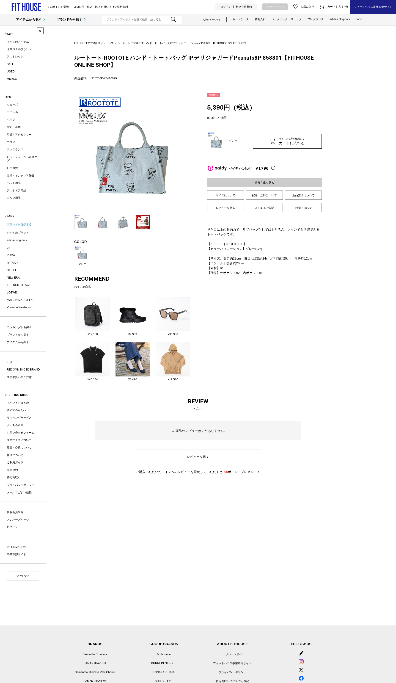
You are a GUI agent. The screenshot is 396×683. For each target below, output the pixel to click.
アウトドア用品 (16, 190)
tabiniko (12, 79)
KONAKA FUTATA (164, 672)
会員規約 (12, 470)
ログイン (225, 6)
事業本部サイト (16, 554)
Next (194, 151)
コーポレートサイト (232, 654)
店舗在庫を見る (264, 182)
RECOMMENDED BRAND (23, 369)
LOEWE (12, 292)
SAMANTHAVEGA (95, 663)
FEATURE (13, 362)
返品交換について (303, 195)
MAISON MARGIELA (20, 300)
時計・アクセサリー (19, 134)
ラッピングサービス (19, 417)
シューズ (12, 104)
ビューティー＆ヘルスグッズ (23, 158)
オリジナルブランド (19, 49)
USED (11, 71)
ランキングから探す (19, 327)
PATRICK (12, 262)
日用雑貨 (12, 168)
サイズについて (225, 195)
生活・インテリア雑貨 (20, 175)
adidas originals (17, 240)
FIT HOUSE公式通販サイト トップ (94, 43)
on (8, 247)
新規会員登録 (244, 6)
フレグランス (315, 19)
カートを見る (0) (337, 6)
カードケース (240, 19)
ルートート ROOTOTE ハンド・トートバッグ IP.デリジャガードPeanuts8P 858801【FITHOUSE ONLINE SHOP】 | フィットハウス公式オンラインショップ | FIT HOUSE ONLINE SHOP (26, 7)
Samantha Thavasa (95, 654)
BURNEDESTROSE (163, 663)
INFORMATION (16, 547)
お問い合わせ (303, 208)
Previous (71, 151)
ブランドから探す (69, 19)
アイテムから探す (29, 19)
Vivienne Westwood (19, 307)
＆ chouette (164, 654)
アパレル (12, 112)
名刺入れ (260, 19)
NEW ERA (13, 277)
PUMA (11, 255)
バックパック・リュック (286, 19)
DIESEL (12, 270)
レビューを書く (198, 457)
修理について (15, 455)
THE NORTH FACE (19, 285)
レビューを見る (225, 208)
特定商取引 (14, 477)
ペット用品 (14, 183)
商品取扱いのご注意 (19, 377)
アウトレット (15, 56)
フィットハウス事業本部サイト (373, 6)
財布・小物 (14, 127)
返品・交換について (19, 447)
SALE (10, 64)
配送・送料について (264, 195)
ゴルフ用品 (14, 197)
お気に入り (307, 6)
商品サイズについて (19, 440)
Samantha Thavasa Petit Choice (95, 672)
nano (359, 19)
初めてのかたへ (16, 410)
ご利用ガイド (15, 462)
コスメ (11, 142)
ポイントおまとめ (18, 402)
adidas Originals (340, 19)
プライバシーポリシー (20, 485)
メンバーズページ (275, 6)
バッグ (11, 119)
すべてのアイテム (18, 41)
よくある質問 (15, 425)
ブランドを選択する (19, 224)
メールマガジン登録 (19, 492)
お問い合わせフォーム (20, 432)
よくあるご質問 (264, 208)
